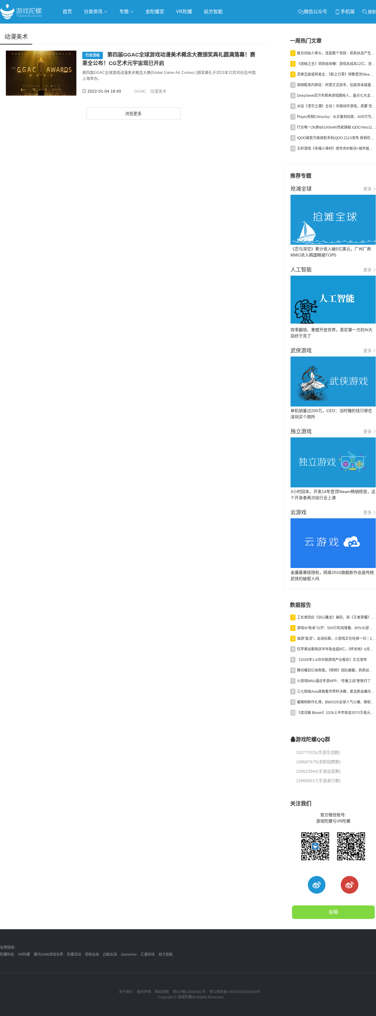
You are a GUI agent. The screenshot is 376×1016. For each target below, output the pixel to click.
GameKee (129, 954)
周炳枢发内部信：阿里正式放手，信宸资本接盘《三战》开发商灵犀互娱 (336, 85)
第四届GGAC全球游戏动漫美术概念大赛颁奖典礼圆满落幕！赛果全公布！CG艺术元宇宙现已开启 (168, 59)
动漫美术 (158, 91)
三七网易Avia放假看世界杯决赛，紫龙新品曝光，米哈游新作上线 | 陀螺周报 (336, 691)
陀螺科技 (7, 954)
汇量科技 (148, 954)
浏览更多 (133, 113)
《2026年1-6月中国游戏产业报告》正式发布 (332, 660)
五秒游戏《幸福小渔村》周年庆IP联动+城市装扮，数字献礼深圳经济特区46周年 (336, 148)
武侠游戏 (119, 28)
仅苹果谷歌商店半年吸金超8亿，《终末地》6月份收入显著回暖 (336, 649)
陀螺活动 (74, 954)
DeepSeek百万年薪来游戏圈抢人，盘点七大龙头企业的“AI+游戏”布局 (336, 96)
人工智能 (94, 28)
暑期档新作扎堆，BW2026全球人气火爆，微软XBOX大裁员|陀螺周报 (336, 702)
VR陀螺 (184, 11)
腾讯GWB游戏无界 (48, 954)
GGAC (140, 91)
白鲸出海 (110, 954)
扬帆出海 (92, 954)
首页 (67, 11)
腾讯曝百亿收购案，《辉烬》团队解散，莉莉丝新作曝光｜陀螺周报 (336, 670)
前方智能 (213, 11)
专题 (124, 11)
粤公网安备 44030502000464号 (234, 992)
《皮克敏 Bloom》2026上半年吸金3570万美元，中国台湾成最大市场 (336, 713)
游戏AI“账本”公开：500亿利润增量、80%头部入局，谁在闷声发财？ (336, 628)
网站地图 (162, 992)
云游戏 (167, 28)
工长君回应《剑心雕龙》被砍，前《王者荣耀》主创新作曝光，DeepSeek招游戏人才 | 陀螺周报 (336, 617)
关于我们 (126, 992)
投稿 (333, 912)
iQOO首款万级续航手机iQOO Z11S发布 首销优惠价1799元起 (336, 138)
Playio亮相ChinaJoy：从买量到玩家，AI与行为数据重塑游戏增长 (336, 117)
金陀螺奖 (154, 11)
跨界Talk (69, 44)
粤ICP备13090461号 (189, 992)
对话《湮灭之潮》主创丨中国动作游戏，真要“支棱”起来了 (336, 106)
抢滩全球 (70, 28)
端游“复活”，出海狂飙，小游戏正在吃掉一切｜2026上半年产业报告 (336, 639)
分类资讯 (94, 11)
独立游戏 (144, 28)
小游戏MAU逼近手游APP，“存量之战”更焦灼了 (334, 681)
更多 (367, 188)
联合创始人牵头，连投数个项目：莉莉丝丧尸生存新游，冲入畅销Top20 (336, 53)
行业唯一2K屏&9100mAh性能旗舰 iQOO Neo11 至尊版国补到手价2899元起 (336, 127)
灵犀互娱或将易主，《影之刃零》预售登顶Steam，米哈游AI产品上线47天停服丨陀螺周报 (336, 74)
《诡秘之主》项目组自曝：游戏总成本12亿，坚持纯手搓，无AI (336, 64)
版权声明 (144, 992)
